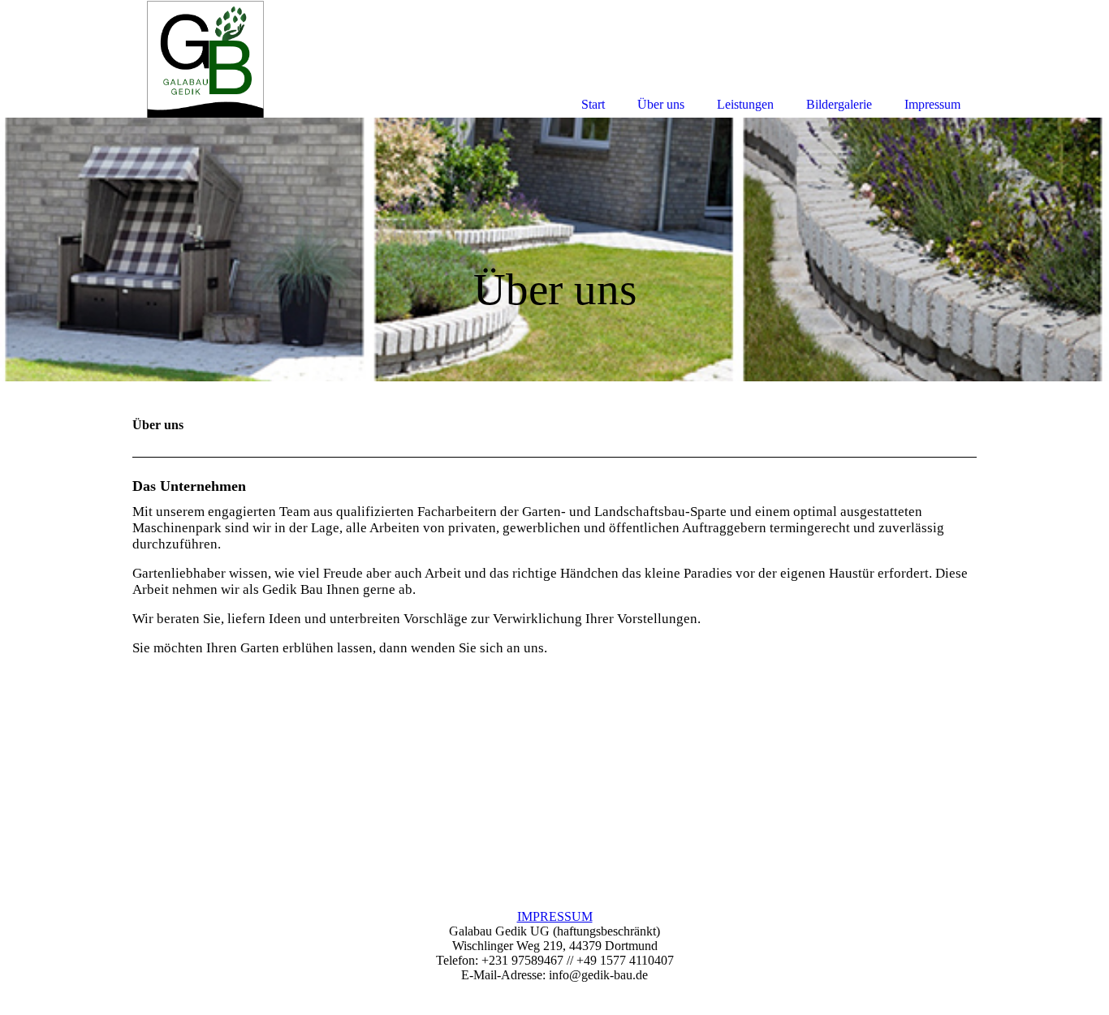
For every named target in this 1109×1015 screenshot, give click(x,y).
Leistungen (745, 104)
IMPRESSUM (555, 916)
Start (593, 104)
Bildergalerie (839, 104)
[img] (554, 249)
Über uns (660, 104)
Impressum (932, 104)
